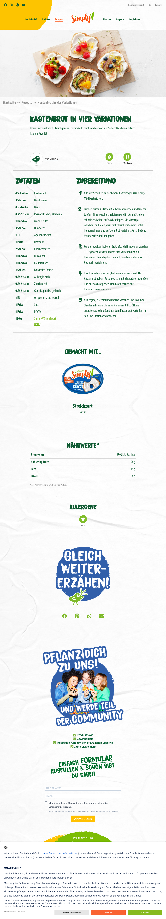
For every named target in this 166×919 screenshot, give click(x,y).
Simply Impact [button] (135, 19)
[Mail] (101, 616)
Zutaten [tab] (27, 180)
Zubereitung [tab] (96, 180)
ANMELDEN (83, 819)
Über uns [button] (107, 19)
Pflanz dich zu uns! (135, 5)
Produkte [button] (46, 19)
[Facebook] (64, 616)
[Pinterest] (77, 616)
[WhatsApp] (89, 616)
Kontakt (158, 5)
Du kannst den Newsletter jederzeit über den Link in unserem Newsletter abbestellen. (82, 811)
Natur (83, 409)
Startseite (9, 103)
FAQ (149, 5)
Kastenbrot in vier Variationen (57, 103)
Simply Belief (30, 19)
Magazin (120, 19)
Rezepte (59, 19)
